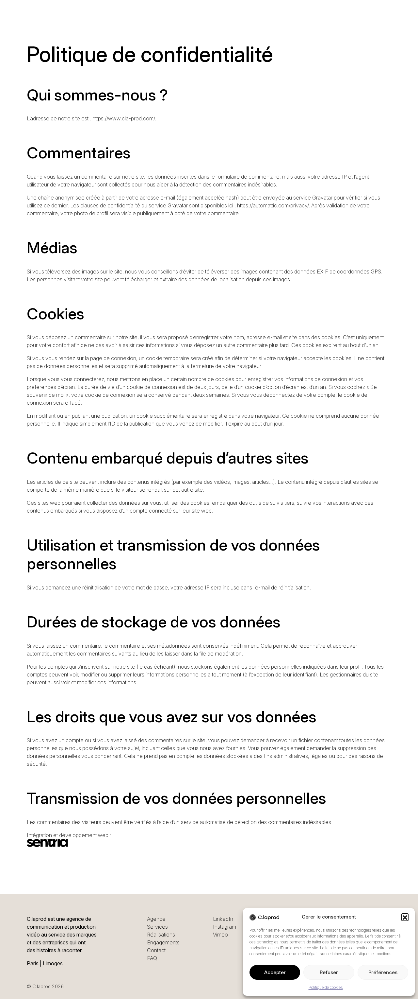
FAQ (152, 958)
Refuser (329, 972)
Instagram (224, 926)
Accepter (275, 972)
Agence (156, 919)
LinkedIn (223, 919)
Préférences (382, 972)
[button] (405, 917)
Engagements (163, 942)
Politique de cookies (326, 987)
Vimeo (220, 934)
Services (157, 926)
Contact (156, 950)
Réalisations (161, 934)
